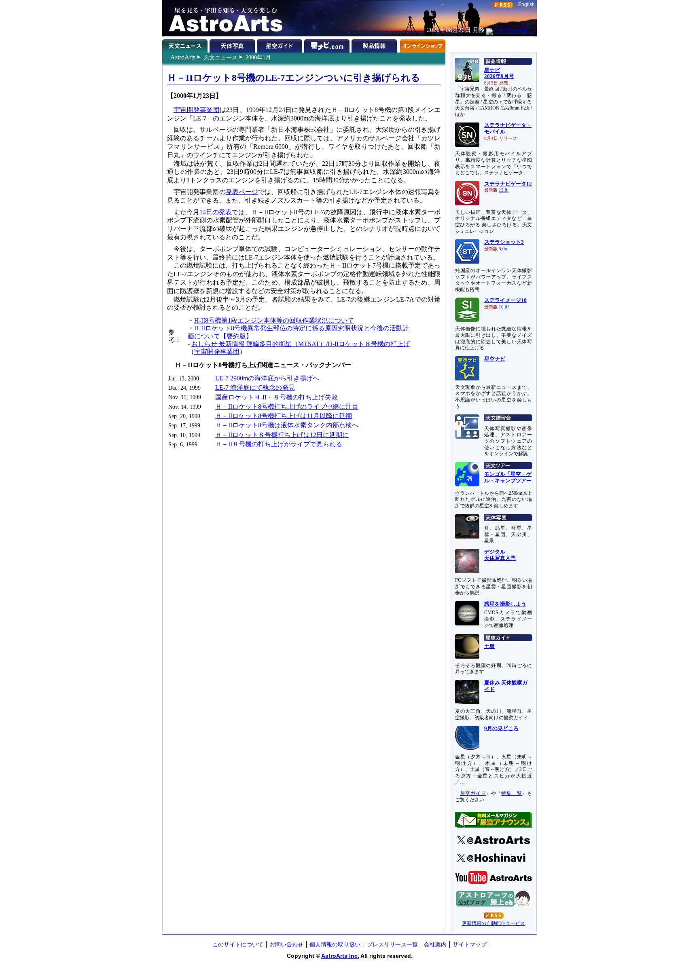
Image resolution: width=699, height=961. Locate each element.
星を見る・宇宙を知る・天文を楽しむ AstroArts (223, 18)
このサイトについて (237, 944)
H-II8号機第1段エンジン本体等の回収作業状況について (274, 320)
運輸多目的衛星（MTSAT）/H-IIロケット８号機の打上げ (328, 343)
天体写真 (233, 44)
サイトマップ (470, 944)
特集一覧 (511, 793)
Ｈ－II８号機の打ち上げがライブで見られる (278, 444)
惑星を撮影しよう (505, 604)
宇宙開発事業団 (197, 109)
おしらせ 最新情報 (218, 343)
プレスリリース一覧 (392, 944)
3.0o (503, 249)
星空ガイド (280, 44)
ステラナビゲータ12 (508, 184)
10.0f (504, 307)
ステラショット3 (504, 242)
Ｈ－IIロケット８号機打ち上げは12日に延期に (282, 434)
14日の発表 (215, 212)
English (526, 4)
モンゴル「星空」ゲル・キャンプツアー (508, 477)
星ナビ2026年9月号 (499, 74)
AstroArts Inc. (340, 956)
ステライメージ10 (505, 300)
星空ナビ (494, 359)
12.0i (503, 190)
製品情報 (375, 44)
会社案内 (435, 944)
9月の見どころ (501, 728)
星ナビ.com (328, 44)
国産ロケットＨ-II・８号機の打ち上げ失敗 (276, 397)
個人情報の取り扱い (334, 944)
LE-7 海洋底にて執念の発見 (255, 387)
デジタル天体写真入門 (500, 555)
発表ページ (242, 191)
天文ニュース (220, 57)
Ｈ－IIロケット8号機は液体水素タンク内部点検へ (286, 425)
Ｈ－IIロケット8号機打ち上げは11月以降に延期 (283, 415)
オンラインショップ (422, 44)
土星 (489, 646)
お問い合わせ (286, 944)
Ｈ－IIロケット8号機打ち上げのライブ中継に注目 (286, 406)
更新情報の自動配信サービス (493, 923)
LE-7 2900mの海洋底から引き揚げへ (267, 378)
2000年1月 (258, 57)
